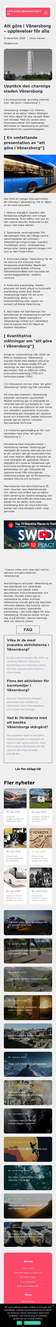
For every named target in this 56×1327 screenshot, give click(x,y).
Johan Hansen (37, 38)
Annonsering (28, 1301)
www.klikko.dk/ (31, 1286)
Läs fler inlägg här (28, 769)
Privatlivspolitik (32, 1323)
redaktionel (11, 43)
